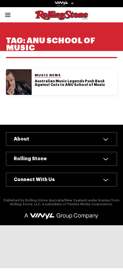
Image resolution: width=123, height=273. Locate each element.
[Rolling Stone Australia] (61, 17)
